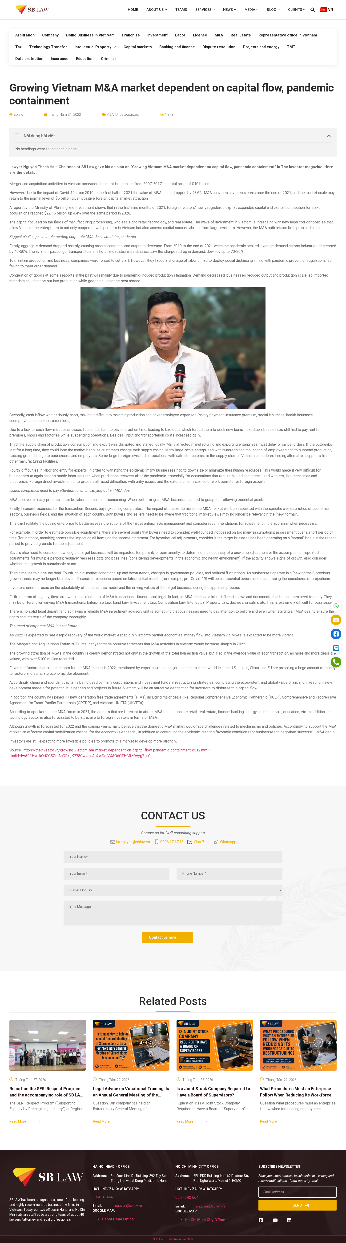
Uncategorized (127, 114)
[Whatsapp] (336, 605)
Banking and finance (177, 47)
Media (250, 10)
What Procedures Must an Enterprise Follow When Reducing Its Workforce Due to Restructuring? (295, 1095)
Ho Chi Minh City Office (205, 1220)
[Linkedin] (289, 1220)
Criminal (108, 58)
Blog (271, 10)
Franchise (131, 35)
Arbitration (25, 35)
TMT (291, 47)
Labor (180, 35)
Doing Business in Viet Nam (90, 35)
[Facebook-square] (260, 1220)
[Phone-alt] (336, 662)
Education (84, 58)
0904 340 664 (103, 1197)
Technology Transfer (48, 47)
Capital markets (138, 47)
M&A (219, 35)
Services (203, 10)
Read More (17, 1121)
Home (133, 10)
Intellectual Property (93, 47)
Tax (18, 47)
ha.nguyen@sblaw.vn (126, 1205)
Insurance (59, 58)
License (200, 35)
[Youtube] (275, 1220)
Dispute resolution (218, 47)
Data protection (29, 58)
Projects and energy (261, 47)
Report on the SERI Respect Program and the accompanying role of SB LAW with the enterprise (46, 1095)
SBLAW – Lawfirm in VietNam (173, 1239)
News (228, 10)
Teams (181, 10)
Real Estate (241, 35)
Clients (295, 10)
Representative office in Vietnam (287, 35)
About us (155, 10)
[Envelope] (336, 620)
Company (50, 35)
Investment (157, 35)
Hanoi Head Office (118, 1219)
